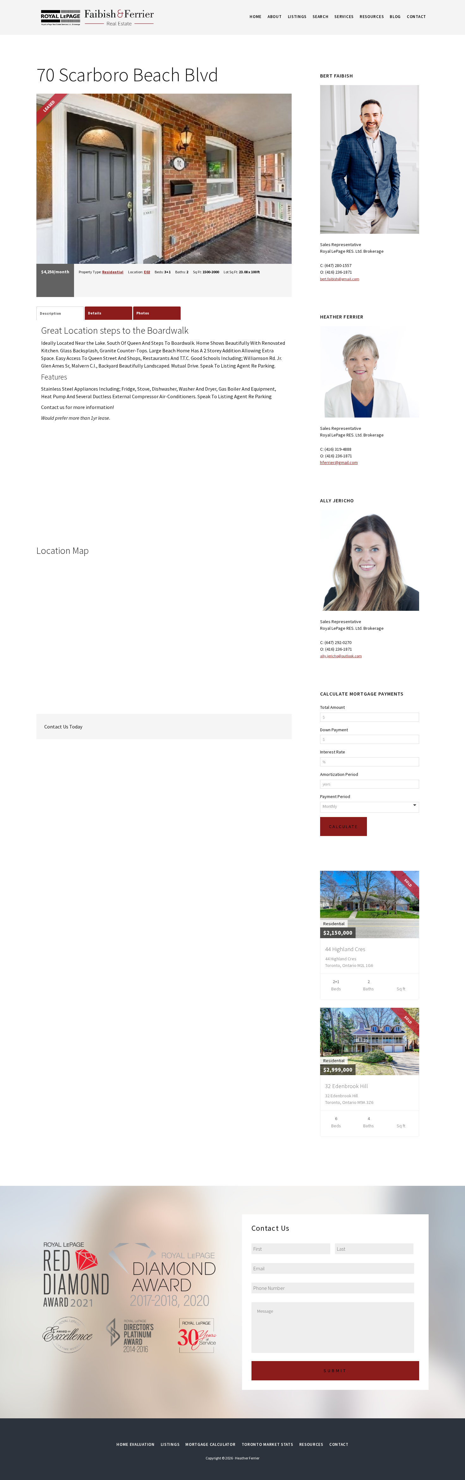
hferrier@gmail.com (339, 462)
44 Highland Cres (345, 949)
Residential (112, 271)
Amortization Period (339, 774)
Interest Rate (332, 752)
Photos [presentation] (142, 313)
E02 (147, 271)
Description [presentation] (50, 313)
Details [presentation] (94, 313)
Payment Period (335, 796)
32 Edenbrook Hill (346, 1086)
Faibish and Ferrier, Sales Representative (115, 17)
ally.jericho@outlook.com (341, 655)
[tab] (60, 313)
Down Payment (334, 730)
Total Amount (332, 707)
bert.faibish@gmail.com (339, 278)
